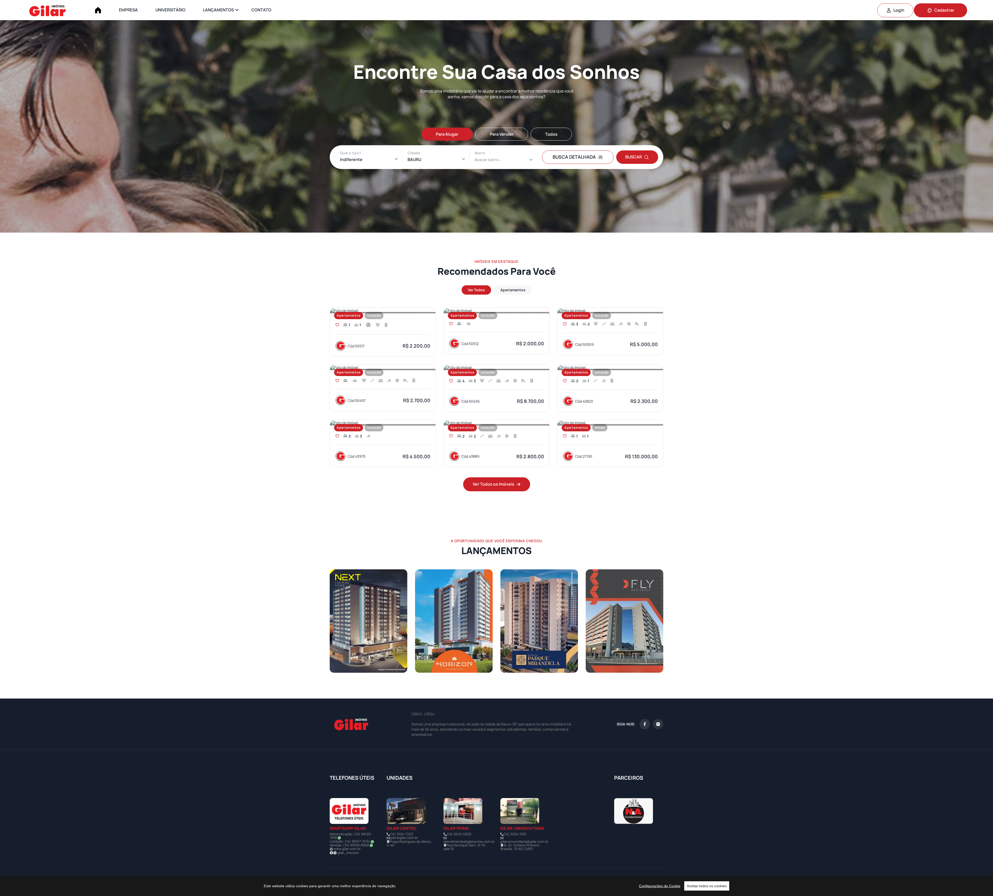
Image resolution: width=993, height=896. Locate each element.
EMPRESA (128, 10)
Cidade (414, 152)
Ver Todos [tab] (476, 289)
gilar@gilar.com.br (404, 837)
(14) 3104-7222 (401, 834)
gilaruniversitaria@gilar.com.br (524, 841)
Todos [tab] (551, 134)
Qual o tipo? (350, 152)
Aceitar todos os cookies (707, 886)
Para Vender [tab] (502, 134)
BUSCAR (633, 157)
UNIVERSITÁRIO (170, 10)
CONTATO (261, 10)
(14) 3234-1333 (514, 834)
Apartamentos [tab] (512, 289)
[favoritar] (337, 325)
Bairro (480, 152)
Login (898, 10)
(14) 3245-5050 (459, 834)
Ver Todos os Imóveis (493, 484)
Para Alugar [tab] (447, 134)
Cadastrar (944, 10)
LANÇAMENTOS (218, 10)
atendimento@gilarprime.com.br (469, 841)
